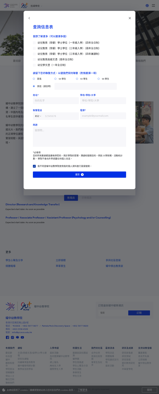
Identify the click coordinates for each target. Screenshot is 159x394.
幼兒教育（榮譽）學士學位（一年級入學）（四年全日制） (69, 42)
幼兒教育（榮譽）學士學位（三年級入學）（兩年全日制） (69, 48)
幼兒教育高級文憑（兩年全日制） (56, 59)
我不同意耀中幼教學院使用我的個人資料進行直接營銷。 (65, 166)
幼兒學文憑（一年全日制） (52, 65)
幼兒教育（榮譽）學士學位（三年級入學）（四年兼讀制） (69, 53)
